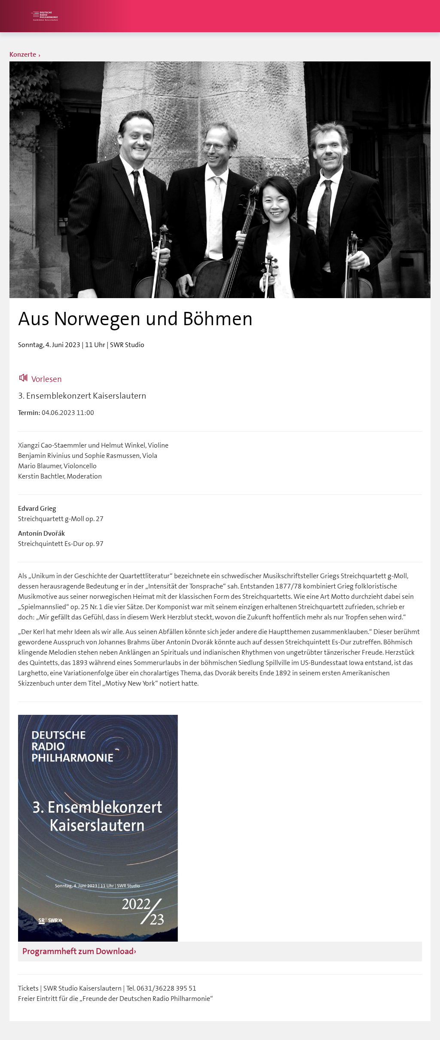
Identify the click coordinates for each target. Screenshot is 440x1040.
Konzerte (22, 54)
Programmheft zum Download (78, 951)
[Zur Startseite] (43, 16)
